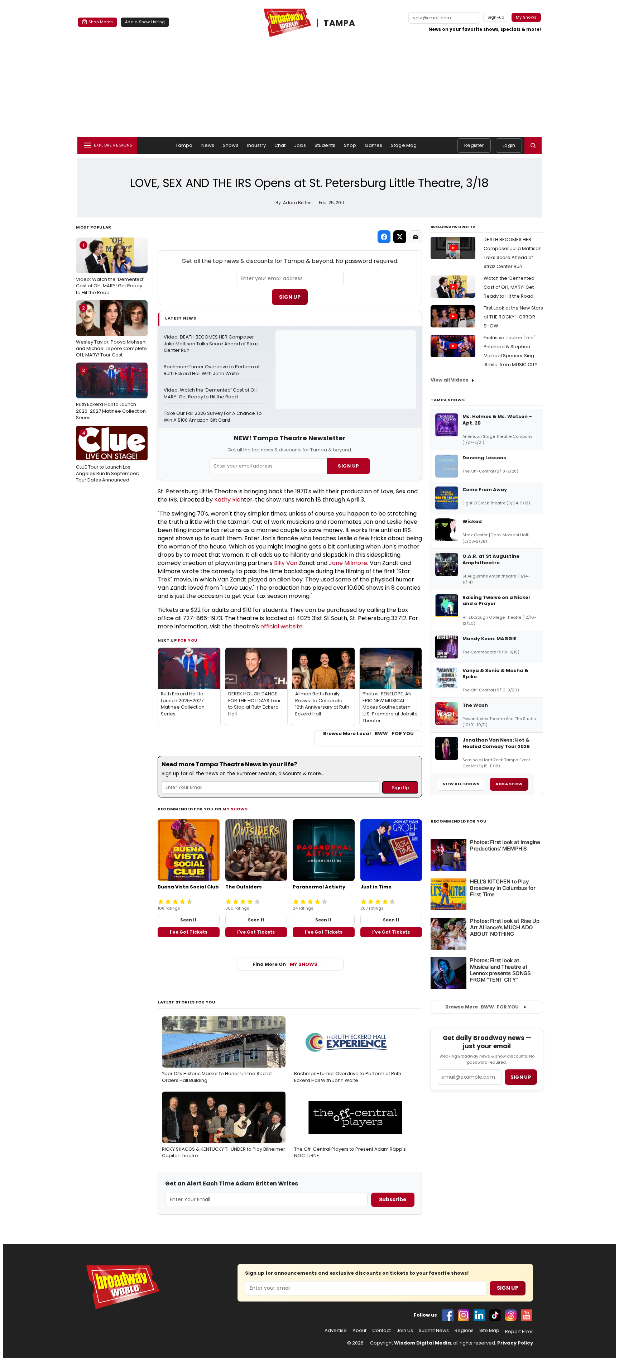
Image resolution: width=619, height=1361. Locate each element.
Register (474, 145)
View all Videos (450, 380)
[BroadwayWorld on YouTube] (526, 1315)
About (359, 1330)
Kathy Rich (229, 499)
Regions (464, 1330)
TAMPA (339, 23)
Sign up (520, 1077)
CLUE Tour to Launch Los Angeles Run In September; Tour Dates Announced (107, 456)
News (208, 145)
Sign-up (496, 17)
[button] (533, 145)
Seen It (188, 920)
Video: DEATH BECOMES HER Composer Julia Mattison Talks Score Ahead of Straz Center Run (212, 344)
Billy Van (285, 563)
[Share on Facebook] (384, 236)
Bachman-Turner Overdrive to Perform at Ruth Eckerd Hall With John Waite (212, 370)
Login (509, 145)
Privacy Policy (515, 1343)
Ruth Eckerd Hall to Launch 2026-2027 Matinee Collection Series (111, 394)
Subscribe (393, 1199)
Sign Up (290, 297)
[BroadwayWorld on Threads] (510, 1315)
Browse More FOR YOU (482, 1006)
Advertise (336, 1330)
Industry (256, 145)
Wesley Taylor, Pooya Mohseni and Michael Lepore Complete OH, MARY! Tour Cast (111, 331)
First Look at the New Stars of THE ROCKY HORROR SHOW (513, 317)
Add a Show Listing (145, 22)
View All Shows (461, 784)
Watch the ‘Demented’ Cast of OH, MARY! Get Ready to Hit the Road (510, 287)
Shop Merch (100, 22)
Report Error (519, 1331)
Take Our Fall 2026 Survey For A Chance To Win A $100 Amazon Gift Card (213, 416)
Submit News (434, 1330)
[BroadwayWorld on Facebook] (447, 1315)
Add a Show (509, 784)
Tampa (184, 145)
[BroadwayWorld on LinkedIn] (479, 1315)
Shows (231, 145)
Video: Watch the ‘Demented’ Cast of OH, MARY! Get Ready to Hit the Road (110, 269)
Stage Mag (404, 145)
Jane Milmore (348, 563)
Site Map (489, 1330)
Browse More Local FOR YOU (368, 733)
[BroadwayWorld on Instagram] (463, 1315)
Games (373, 145)
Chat (280, 145)
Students (325, 145)
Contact (381, 1330)
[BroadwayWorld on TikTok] (495, 1315)
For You (188, 640)
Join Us (405, 1330)
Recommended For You (459, 821)
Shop (350, 145)
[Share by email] (415, 236)
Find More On (285, 964)
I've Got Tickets (188, 932)
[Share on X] (399, 236)
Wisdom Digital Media (422, 1343)
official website (281, 626)
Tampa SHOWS (448, 400)
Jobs (300, 145)
